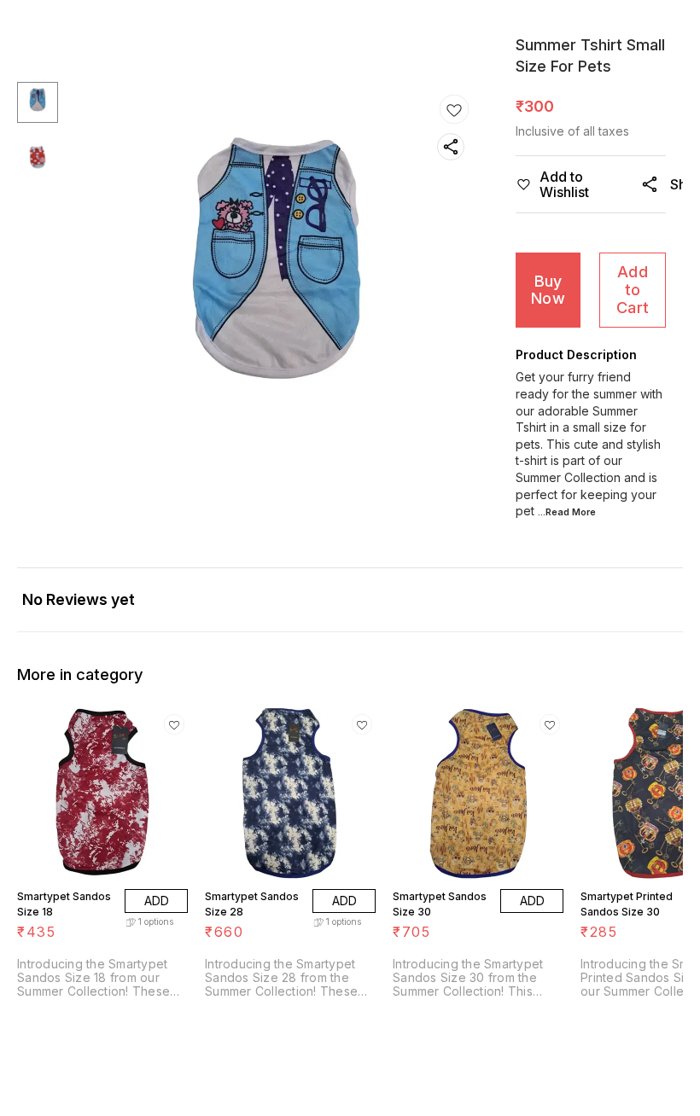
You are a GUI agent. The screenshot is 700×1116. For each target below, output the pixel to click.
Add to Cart (632, 289)
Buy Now (548, 290)
